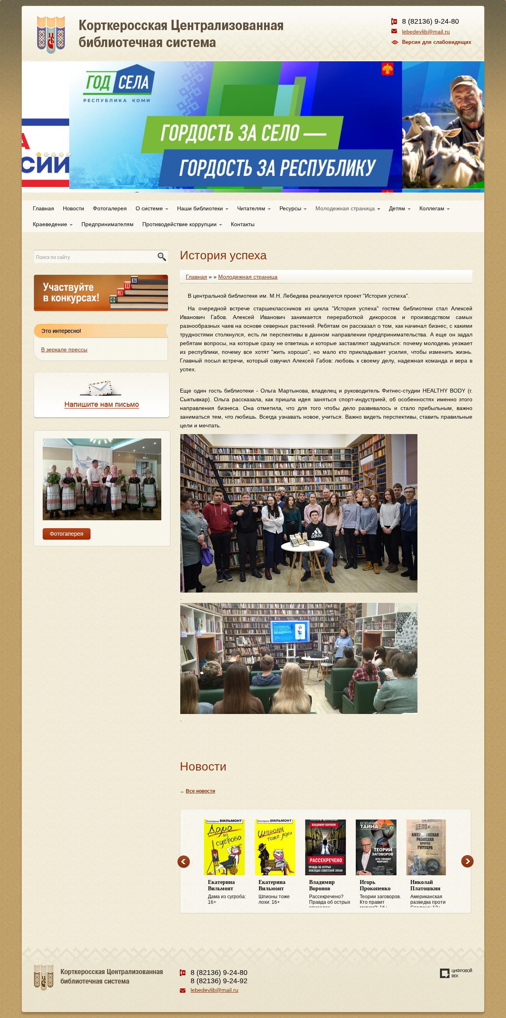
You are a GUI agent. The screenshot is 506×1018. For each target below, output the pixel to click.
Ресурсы (291, 208)
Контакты (243, 224)
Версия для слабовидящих (436, 42)
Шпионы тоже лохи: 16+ (274, 892)
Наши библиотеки (201, 208)
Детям (398, 208)
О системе (150, 208)
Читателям (252, 208)
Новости (73, 208)
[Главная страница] (188, 43)
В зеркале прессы (64, 349)
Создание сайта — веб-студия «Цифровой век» (456, 973)
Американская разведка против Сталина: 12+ (429, 893)
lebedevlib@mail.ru (426, 31)
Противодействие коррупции (180, 224)
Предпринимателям (107, 224)
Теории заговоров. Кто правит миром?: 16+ (380, 893)
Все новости (200, 791)
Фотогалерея (110, 208)
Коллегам (432, 208)
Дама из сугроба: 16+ (227, 892)
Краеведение (51, 224)
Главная (43, 208)
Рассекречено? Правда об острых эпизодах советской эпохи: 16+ (329, 893)
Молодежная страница (345, 208)
